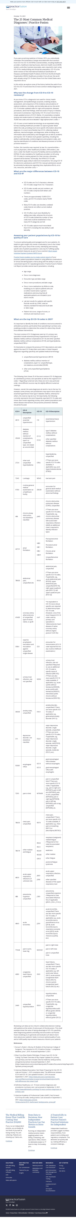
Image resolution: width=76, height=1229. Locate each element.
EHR (7, 1175)
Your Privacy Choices (40, 1213)
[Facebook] (10, 1205)
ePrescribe (9, 1177)
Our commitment (24, 1167)
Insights (21, 1173)
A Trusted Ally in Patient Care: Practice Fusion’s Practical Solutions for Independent (59, 1120)
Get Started (63, 1163)
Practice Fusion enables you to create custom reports (32, 257)
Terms (7, 1213)
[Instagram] (17, 1205)
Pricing (61, 1165)
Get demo (62, 1171)
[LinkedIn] (14, 1205)
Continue (9, 1141)
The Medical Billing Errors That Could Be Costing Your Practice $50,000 (15, 1118)
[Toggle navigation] (68, 7)
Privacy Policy (13, 1213)
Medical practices (37, 1165)
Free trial (61, 1168)
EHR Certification (23, 1213)
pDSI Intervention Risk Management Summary (51, 1172)
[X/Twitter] (7, 1205)
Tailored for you (24, 1170)
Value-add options (11, 1180)
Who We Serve (37, 1163)
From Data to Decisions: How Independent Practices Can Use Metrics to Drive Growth (36, 1121)
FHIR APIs (49, 1181)
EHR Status (31, 1213)
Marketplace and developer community (37, 1170)
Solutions (9, 1163)
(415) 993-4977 (61, 2)
